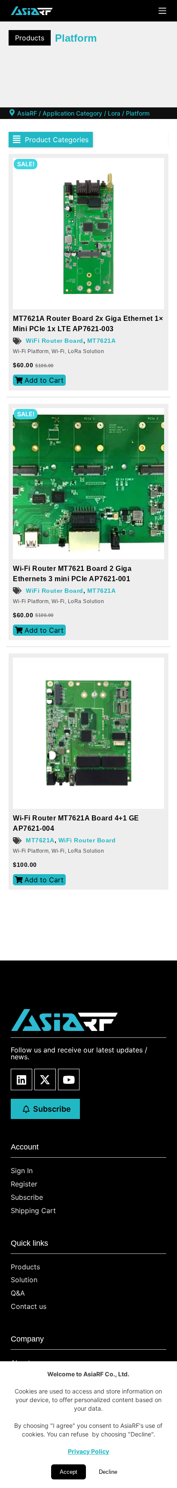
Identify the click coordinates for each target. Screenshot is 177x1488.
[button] (51, 139)
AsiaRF (27, 113)
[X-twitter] (45, 1079)
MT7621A (101, 340)
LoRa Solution (86, 351)
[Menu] (162, 11)
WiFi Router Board (54, 340)
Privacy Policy (88, 1451)
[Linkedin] (21, 1079)
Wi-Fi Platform (31, 351)
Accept (68, 1472)
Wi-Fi (58, 351)
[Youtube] (68, 1079)
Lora (114, 113)
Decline (108, 1472)
